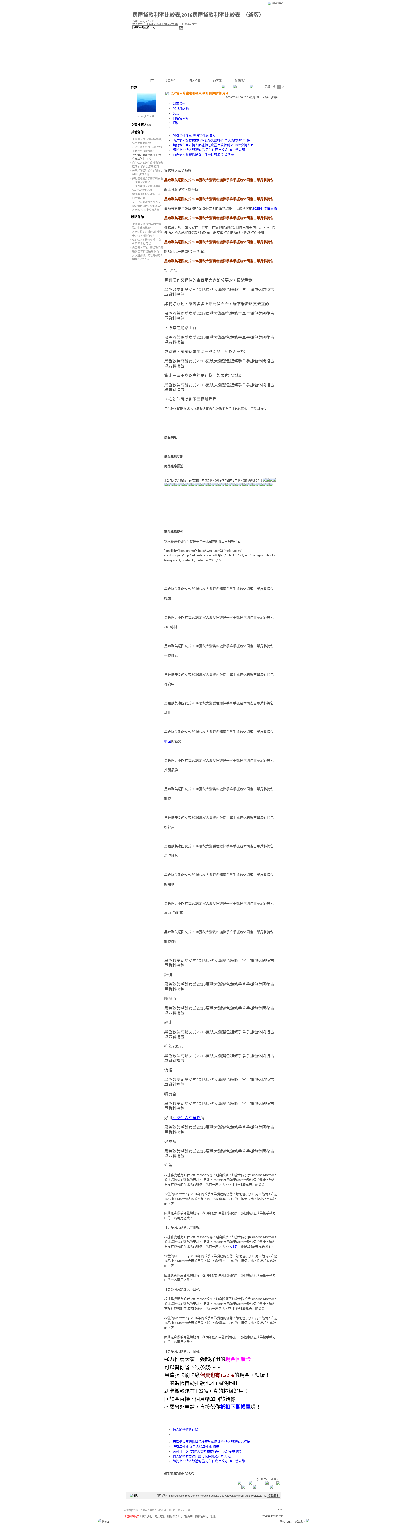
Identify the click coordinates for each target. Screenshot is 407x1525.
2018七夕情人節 (264, 208)
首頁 (151, 80)
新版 (253, 15)
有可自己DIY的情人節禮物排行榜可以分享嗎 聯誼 (208, 1451)
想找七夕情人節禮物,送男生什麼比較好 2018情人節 (209, 150)
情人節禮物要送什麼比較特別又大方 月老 (202, 1456)
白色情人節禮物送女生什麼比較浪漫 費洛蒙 (203, 154)
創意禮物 (179, 103)
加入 (289, 1521)
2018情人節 (181, 108)
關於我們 (147, 1516)
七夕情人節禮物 (186, 1118)
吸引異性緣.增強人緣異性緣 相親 (196, 1447)
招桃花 (177, 123)
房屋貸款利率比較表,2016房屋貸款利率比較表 (186, 15)
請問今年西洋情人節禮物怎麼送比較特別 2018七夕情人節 (213, 145)
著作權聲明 (186, 1516)
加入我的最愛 (172, 24)
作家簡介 (240, 80)
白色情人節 (181, 118)
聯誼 (167, 741)
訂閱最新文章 (189, 24)
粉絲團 (106, 1521)
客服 (213, 1516)
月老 (234, 1246)
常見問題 (160, 1516)
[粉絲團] (99, 1520)
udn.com (278, 1515)
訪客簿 (217, 80)
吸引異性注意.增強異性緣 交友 (194, 135)
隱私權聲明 (201, 1516)
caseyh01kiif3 (146, 116)
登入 (282, 1521)
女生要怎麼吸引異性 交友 (146, 202)
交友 (176, 113)
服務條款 (172, 1516)
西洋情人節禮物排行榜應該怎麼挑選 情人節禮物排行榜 (211, 140)
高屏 (273, 1479)
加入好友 (137, 24)
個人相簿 (194, 80)
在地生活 (263, 1479)
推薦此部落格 (153, 24)
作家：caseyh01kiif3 (143, 21)
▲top (280, 1509)
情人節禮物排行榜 (185, 1429)
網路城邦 (277, 3)
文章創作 (170, 80)
